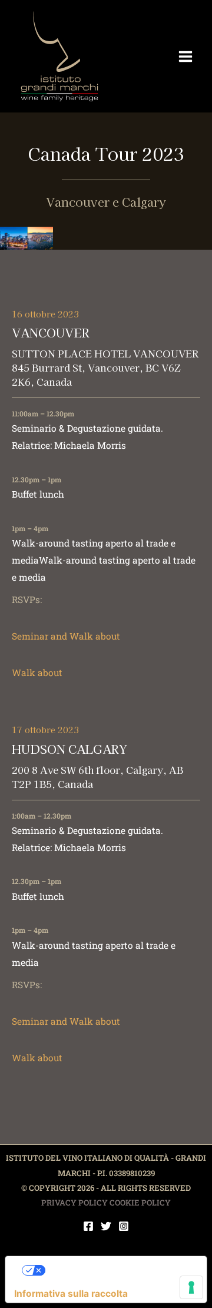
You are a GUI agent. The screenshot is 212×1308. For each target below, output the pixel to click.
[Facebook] (88, 1226)
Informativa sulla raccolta (71, 1293)
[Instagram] (123, 1226)
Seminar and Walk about (66, 636)
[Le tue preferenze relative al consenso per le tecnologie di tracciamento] (191, 1287)
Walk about (37, 672)
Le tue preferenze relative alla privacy (118, 1270)
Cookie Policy (140, 1202)
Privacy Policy (74, 1202)
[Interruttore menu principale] (185, 56)
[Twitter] (106, 1226)
